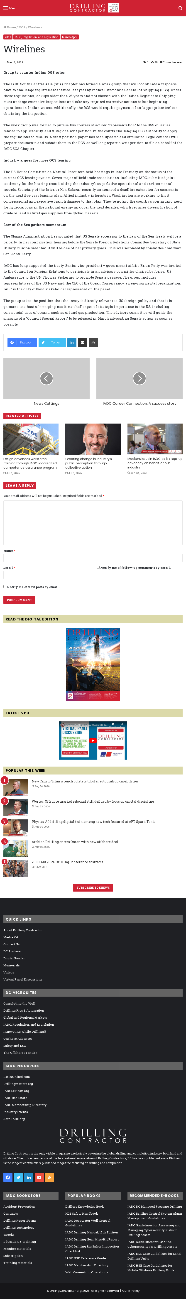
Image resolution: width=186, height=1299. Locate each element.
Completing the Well (19, 1003)
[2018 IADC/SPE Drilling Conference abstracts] (15, 868)
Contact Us (11, 944)
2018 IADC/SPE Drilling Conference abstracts (67, 862)
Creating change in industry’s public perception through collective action (88, 463)
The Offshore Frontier (20, 1053)
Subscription (13, 1256)
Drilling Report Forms (20, 1220)
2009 (21, 27)
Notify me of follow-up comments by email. (135, 568)
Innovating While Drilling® (24, 1031)
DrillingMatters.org (18, 1084)
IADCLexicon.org (16, 1091)
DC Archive (12, 951)
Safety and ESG (14, 1046)
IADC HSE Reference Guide (85, 1258)
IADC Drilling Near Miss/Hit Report (92, 1239)
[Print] (93, 342)
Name (9, 551)
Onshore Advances (17, 1039)
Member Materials (17, 1249)
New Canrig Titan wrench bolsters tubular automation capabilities (85, 781)
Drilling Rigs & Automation (23, 1010)
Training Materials (17, 1263)
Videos (8, 972)
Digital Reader (14, 958)
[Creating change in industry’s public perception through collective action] (92, 439)
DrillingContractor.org (66, 1291)
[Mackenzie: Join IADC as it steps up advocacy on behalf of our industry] (155, 439)
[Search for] (180, 10)
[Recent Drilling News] (93, 700)
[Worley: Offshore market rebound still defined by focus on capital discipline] (15, 807)
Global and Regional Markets (25, 1017)
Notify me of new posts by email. (33, 587)
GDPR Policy (131, 1291)
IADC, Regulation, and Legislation (36, 37)
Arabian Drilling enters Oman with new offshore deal (75, 842)
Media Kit (10, 937)
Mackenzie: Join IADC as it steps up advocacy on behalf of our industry (155, 463)
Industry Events (15, 1112)
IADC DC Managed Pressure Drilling (154, 1206)
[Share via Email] (82, 342)
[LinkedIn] (71, 342)
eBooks (9, 1235)
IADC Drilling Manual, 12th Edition (91, 1232)
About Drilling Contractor (22, 930)
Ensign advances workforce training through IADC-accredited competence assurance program (30, 463)
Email (9, 568)
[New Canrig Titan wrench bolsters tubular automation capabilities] (15, 787)
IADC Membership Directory (24, 1105)
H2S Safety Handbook (81, 1213)
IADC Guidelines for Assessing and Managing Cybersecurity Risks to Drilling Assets (154, 1230)
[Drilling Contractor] (93, 7)
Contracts (10, 1213)
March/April (69, 37)
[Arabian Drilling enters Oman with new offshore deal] (15, 848)
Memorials (11, 965)
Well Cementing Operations (86, 1272)
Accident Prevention (19, 1206)
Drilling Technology (18, 1227)
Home (11, 27)
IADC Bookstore (15, 1098)
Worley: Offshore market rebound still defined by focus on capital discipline (93, 801)
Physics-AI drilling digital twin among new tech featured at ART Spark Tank (93, 821)
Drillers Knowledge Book (84, 1206)
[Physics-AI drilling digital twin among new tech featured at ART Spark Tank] (15, 827)
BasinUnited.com (16, 1077)
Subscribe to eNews (93, 887)
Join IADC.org (14, 1119)
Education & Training (19, 1242)
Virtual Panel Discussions (22, 979)
